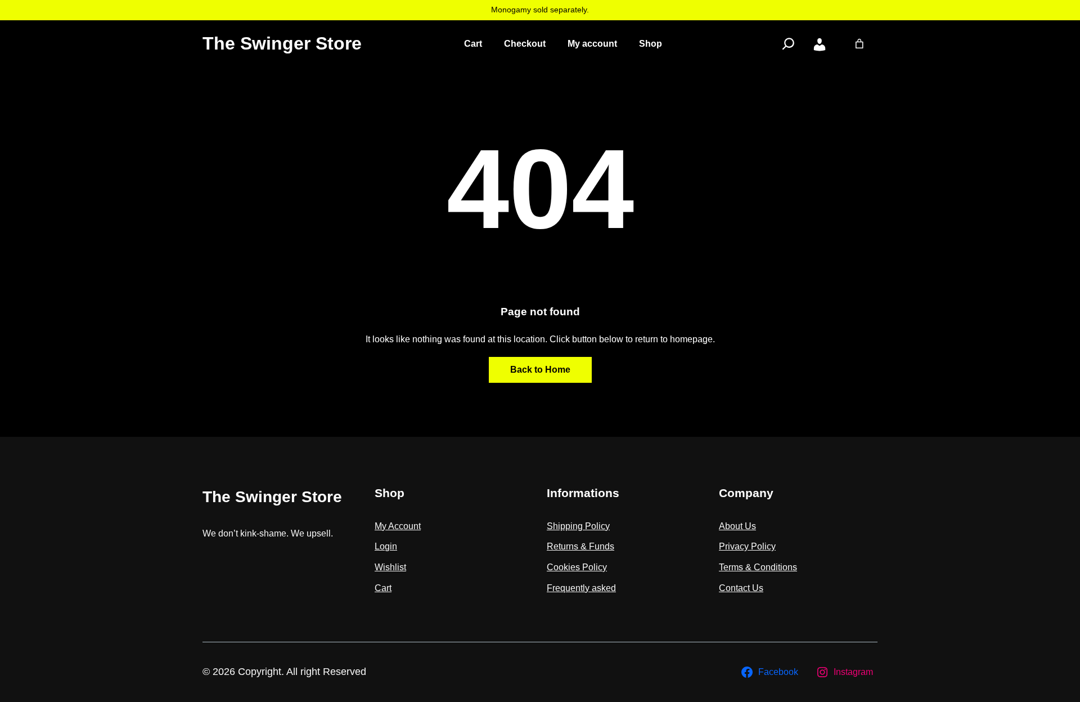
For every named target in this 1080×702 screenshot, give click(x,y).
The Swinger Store (282, 43)
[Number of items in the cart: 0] (859, 44)
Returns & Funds (580, 546)
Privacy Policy (747, 546)
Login (386, 546)
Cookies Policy (577, 567)
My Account (398, 526)
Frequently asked (581, 588)
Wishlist (390, 567)
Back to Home (540, 369)
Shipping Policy (578, 526)
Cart (383, 588)
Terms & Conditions (758, 567)
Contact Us (741, 588)
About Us (737, 526)
